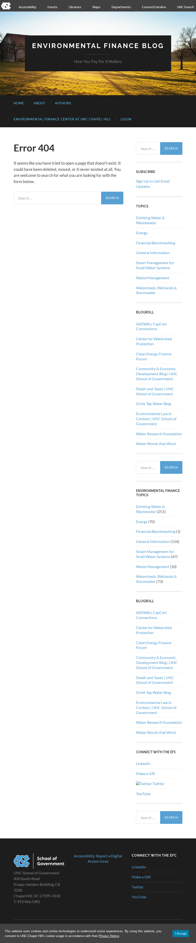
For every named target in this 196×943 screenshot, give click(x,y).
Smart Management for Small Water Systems (155, 265)
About (39, 103)
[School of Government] (39, 867)
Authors (63, 103)
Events (53, 7)
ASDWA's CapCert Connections (151, 326)
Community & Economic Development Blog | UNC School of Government (157, 373)
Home (19, 103)
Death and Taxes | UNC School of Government (155, 391)
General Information (153, 252)
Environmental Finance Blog (98, 46)
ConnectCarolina (154, 7)
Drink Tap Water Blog (153, 403)
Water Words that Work (156, 443)
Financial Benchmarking (155, 242)
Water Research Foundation (159, 433)
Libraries (75, 7)
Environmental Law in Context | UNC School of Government (156, 418)
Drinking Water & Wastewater (150, 220)
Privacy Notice (109, 936)
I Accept (180, 933)
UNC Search (185, 7)
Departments (121, 7)
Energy (141, 232)
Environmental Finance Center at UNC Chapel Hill (62, 119)
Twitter (158, 783)
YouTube (143, 793)
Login (126, 119)
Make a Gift (145, 773)
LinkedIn (143, 763)
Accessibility (27, 7)
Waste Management (152, 277)
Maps (96, 7)
